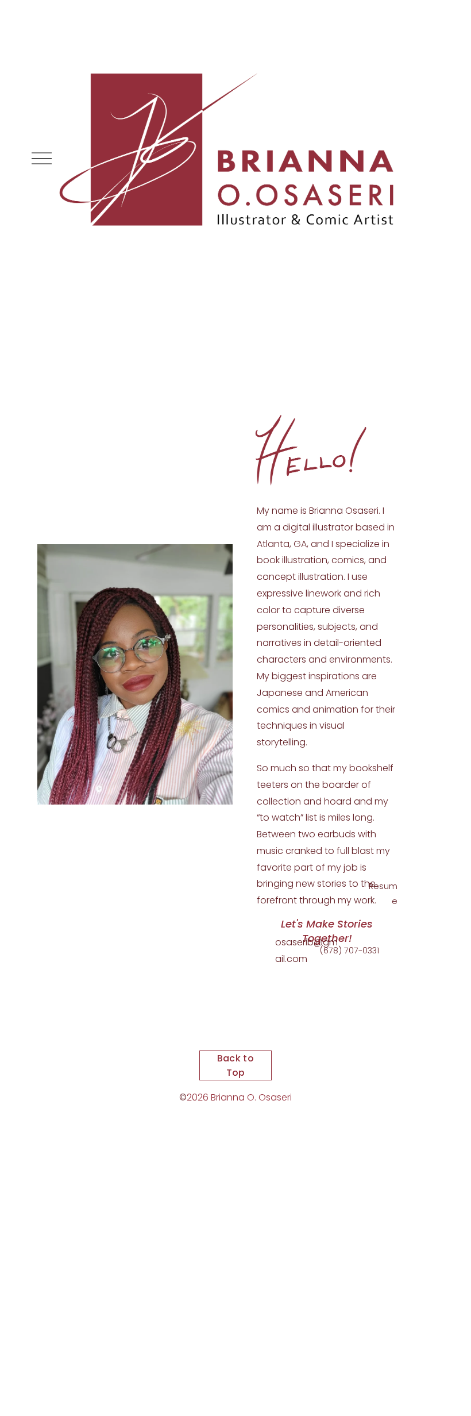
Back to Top (235, 1065)
